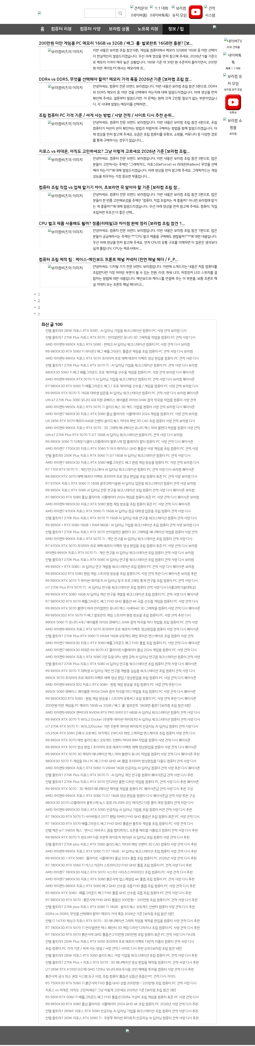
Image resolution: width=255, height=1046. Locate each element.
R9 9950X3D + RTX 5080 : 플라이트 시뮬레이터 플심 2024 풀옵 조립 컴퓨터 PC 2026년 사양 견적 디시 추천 (121, 858)
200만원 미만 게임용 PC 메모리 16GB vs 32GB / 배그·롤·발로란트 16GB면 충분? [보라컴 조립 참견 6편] (118, 705)
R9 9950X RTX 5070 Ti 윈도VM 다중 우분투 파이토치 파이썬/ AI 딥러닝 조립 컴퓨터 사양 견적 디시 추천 (117, 837)
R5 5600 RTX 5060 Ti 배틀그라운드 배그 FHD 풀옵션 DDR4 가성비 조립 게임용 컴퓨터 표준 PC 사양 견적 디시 (122, 997)
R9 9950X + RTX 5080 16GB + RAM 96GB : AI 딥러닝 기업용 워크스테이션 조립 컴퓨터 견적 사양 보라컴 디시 (122, 525)
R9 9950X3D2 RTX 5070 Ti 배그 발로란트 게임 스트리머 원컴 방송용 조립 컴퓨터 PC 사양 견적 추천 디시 (118, 615)
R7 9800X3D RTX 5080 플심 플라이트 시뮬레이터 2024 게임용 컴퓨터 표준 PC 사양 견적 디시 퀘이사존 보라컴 (122, 497)
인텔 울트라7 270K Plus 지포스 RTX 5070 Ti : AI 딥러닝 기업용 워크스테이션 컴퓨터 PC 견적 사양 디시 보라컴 (121, 365)
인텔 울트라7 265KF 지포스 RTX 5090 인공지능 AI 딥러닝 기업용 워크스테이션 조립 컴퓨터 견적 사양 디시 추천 (121, 1011)
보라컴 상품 (119, 29)
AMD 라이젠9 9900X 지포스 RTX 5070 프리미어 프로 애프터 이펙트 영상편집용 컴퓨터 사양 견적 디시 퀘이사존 (122, 629)
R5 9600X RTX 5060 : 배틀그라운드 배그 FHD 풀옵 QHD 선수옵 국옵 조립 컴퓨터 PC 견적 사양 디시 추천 (118, 893)
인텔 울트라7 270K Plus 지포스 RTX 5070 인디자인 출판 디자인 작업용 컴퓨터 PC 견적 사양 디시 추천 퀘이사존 (122, 782)
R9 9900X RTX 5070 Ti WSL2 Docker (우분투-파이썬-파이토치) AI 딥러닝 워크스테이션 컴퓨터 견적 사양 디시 (122, 719)
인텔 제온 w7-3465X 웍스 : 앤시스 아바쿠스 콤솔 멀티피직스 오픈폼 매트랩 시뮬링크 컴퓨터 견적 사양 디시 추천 (121, 830)
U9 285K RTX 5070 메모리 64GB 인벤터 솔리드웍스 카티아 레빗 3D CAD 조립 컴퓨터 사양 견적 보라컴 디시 (120, 421)
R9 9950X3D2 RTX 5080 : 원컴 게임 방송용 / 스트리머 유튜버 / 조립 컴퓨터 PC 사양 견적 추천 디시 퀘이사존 (120, 698)
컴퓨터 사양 (90, 29)
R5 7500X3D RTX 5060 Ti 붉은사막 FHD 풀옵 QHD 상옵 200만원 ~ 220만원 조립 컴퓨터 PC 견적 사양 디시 (120, 983)
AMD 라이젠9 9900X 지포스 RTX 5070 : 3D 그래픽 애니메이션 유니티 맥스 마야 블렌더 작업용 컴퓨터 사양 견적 (122, 428)
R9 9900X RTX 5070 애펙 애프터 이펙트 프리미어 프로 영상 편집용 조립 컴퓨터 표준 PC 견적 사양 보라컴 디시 (121, 476)
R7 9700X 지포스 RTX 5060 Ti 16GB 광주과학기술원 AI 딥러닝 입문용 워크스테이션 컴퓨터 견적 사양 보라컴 (120, 483)
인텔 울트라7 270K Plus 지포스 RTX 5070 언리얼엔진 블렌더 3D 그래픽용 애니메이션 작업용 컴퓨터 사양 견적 (121, 532)
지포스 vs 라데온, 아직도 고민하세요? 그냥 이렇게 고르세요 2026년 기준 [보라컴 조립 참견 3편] (110, 990)
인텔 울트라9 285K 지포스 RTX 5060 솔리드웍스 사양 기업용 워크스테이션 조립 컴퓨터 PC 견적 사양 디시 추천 (121, 955)
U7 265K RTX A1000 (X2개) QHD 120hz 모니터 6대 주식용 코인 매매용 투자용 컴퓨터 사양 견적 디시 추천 (119, 969)
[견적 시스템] (210, 12)
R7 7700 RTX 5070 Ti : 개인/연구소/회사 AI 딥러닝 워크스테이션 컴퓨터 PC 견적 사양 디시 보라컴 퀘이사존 (119, 469)
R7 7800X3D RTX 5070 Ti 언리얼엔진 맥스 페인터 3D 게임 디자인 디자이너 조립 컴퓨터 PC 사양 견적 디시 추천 (122, 928)
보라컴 (233, 133)
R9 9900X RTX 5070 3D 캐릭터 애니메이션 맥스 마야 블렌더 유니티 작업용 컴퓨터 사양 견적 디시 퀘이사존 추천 (122, 754)
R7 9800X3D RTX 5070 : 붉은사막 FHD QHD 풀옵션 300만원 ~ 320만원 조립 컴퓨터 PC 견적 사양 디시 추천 (121, 900)
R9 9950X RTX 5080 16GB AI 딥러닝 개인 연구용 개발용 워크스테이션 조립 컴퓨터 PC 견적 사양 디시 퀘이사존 (122, 594)
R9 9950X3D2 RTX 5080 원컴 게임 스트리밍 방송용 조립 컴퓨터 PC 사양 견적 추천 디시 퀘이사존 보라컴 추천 (121, 574)
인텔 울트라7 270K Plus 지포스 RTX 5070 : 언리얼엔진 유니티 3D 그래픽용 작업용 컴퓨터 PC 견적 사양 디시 (120, 337)
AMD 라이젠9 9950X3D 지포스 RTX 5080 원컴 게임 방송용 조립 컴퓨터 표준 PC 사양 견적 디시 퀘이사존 (117, 504)
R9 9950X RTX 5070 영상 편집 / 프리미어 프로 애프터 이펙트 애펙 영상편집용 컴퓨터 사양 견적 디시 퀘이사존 (121, 747)
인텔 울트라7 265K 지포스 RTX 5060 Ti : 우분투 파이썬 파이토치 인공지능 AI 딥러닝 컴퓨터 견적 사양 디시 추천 (122, 1018)
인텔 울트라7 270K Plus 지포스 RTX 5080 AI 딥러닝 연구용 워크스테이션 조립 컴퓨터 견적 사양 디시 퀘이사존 (121, 664)
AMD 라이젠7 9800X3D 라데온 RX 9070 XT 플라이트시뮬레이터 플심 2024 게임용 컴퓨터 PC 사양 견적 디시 (121, 650)
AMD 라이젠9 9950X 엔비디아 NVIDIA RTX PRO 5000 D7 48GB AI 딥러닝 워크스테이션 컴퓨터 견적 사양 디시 (122, 712)
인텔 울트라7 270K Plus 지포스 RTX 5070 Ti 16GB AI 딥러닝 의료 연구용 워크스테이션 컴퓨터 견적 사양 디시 (121, 518)
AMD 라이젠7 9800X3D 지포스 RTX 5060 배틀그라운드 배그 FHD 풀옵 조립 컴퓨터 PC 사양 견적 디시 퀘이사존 (122, 643)
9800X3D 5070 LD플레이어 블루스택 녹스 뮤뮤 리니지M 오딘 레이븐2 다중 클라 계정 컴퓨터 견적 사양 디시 (119, 803)
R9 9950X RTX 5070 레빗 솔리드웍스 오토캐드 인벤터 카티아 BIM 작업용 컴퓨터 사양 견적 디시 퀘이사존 (117, 740)
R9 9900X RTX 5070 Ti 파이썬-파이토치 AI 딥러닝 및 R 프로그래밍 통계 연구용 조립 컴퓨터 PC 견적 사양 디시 (121, 581)
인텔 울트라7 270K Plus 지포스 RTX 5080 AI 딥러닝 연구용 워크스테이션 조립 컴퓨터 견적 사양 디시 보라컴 (119, 560)
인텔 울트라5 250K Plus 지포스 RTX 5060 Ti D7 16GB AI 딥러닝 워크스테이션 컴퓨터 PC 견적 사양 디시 (117, 455)
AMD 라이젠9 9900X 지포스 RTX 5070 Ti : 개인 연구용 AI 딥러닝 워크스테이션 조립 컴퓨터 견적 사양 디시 (118, 539)
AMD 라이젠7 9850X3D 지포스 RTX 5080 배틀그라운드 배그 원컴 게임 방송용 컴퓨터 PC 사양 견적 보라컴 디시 (122, 462)
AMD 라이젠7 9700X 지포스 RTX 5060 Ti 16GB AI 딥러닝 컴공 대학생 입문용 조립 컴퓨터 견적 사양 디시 (118, 511)
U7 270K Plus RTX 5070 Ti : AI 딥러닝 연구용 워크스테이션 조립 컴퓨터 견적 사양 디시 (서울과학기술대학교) (120, 587)
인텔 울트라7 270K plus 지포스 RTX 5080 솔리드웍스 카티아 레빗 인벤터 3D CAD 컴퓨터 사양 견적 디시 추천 (121, 844)
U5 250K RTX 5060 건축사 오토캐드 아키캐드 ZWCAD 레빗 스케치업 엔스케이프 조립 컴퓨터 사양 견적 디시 (120, 733)
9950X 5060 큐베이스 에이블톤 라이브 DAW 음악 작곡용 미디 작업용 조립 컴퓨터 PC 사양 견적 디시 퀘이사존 (120, 691)
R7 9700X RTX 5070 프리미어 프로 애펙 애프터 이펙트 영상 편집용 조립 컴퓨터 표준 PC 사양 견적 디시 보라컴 (121, 546)
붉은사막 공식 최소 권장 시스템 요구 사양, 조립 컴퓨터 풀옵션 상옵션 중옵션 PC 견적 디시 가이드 (110, 976)
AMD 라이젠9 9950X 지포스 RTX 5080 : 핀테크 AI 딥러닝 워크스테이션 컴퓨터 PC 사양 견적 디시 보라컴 (117, 344)
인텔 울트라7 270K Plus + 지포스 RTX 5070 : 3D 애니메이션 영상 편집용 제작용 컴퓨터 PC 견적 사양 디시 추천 (122, 962)
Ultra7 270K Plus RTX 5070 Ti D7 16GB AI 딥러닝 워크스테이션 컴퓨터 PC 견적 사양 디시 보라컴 (113, 435)
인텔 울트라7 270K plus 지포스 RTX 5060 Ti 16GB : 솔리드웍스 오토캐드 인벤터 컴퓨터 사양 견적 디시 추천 (120, 907)
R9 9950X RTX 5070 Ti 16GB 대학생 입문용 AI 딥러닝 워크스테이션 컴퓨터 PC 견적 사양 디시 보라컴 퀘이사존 (122, 393)
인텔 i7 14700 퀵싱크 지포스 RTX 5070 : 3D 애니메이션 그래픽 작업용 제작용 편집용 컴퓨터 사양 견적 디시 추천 (122, 921)
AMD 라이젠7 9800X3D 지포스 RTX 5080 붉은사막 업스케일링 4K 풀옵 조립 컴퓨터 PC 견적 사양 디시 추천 (119, 879)
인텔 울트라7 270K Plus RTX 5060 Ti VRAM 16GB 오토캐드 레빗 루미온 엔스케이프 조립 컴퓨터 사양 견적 (119, 636)
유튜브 (233, 112)
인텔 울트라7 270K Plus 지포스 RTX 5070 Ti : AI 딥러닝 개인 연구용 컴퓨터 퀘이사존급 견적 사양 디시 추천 (119, 775)
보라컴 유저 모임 (233, 89)
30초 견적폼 (233, 47)
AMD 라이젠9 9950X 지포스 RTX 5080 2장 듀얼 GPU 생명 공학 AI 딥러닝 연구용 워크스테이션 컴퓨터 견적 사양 (122, 657)
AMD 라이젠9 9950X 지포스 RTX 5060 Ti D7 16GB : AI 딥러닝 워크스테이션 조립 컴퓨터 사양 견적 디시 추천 (121, 851)
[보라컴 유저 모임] (179, 12)
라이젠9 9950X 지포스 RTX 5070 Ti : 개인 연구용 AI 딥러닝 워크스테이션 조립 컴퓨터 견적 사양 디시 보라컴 (119, 553)
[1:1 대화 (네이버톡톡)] (160, 12)
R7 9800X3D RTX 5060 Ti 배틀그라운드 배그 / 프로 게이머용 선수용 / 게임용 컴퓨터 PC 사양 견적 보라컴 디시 (121, 386)
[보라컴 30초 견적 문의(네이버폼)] (139, 12)
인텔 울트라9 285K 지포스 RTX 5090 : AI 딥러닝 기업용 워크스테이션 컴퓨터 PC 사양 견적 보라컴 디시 (115, 331)
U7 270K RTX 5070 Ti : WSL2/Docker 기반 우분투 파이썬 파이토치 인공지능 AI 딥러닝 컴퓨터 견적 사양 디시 (121, 726)
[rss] (214, 27)
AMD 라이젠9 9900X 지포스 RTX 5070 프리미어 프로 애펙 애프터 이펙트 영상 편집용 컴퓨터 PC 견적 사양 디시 (122, 358)
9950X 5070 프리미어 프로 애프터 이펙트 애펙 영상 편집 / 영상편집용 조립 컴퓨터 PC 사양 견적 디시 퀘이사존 (120, 678)
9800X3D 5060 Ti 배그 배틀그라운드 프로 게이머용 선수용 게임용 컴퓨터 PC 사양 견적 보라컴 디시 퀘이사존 (119, 372)
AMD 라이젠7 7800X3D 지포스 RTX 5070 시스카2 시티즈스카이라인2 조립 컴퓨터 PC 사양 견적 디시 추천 (119, 872)
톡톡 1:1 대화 (233, 68)
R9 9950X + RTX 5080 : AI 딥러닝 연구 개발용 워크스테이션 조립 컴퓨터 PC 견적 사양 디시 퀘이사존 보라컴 (119, 567)
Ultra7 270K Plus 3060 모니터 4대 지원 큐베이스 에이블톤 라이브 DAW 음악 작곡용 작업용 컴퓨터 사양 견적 (120, 400)
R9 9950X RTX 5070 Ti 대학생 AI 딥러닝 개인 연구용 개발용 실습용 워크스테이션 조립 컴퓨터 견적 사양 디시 (120, 671)
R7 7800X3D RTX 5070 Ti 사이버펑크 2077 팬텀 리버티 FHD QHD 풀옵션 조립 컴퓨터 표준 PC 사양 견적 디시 (122, 817)
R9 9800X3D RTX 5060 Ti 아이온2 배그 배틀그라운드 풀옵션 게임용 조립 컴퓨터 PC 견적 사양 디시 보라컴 (119, 351)
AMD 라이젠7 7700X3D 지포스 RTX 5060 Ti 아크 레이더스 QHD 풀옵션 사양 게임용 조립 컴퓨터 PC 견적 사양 (121, 449)
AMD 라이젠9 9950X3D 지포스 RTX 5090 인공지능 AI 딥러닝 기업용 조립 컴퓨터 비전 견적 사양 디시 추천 (118, 810)
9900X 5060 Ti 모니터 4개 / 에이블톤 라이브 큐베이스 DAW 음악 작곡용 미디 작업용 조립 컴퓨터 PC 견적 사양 (121, 622)
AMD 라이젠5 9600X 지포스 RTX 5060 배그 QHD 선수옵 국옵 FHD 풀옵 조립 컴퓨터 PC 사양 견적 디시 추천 (120, 886)
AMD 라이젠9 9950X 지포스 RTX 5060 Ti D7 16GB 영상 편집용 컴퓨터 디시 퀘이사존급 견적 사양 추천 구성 (120, 796)
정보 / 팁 (176, 29)
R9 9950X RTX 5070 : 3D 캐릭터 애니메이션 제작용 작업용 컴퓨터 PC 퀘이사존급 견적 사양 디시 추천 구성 (119, 789)
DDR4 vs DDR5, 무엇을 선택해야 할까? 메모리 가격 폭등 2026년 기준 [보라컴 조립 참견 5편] (109, 914)
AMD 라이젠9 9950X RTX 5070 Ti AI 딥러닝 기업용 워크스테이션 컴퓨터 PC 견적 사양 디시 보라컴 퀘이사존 (120, 379)
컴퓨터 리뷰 (61, 29)
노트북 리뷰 (148, 29)
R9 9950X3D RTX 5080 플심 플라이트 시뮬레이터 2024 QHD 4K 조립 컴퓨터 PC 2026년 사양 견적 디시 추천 (121, 1004)
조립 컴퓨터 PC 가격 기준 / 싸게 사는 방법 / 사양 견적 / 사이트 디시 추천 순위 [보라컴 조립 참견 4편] (113, 948)
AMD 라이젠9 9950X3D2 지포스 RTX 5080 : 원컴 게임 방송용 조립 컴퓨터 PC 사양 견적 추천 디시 (113, 685)
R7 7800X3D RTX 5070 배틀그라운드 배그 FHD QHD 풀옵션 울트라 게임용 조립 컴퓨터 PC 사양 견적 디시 (119, 824)
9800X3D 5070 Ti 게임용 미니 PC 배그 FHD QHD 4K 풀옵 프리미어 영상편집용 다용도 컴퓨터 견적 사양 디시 (120, 761)
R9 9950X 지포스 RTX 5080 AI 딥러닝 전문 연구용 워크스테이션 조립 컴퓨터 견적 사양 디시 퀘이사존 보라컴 (119, 490)
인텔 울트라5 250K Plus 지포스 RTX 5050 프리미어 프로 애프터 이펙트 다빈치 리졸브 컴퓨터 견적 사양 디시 (119, 941)
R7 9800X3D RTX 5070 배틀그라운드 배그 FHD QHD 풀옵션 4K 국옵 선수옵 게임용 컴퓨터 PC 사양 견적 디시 (121, 601)
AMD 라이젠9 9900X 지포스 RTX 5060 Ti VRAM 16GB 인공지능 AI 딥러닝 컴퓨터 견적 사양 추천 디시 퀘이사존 (122, 768)
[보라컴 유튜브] (196, 12)
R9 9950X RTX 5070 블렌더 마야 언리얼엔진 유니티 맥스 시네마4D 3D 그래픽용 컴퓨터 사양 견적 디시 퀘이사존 (122, 608)
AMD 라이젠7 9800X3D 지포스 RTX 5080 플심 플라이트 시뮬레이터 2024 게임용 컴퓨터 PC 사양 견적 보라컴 (121, 414)
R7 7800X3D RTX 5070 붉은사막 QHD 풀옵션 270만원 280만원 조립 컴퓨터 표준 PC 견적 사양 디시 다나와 (120, 934)
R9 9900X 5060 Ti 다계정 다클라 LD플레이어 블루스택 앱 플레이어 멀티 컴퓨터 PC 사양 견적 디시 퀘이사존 (119, 442)
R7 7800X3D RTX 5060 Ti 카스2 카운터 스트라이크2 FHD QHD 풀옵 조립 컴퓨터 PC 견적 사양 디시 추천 (118, 865)
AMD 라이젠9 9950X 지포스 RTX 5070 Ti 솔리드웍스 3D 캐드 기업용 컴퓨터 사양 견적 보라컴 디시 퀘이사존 (120, 407)
